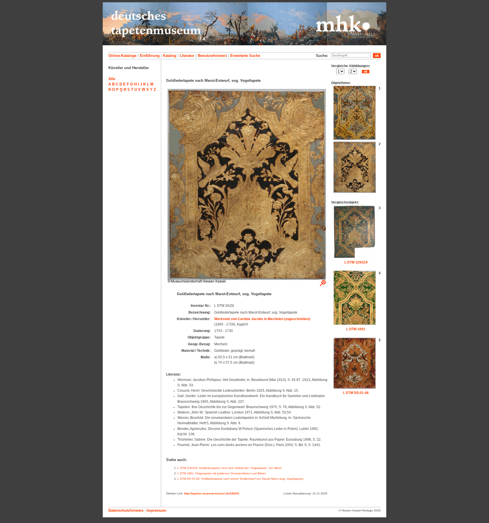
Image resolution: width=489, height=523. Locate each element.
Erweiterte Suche (245, 55)
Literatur (187, 55)
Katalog (169, 55)
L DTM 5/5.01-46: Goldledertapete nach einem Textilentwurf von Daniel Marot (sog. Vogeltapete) (240, 478)
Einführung (150, 55)
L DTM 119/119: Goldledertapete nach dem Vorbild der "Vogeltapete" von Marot (229, 468)
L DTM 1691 (355, 329)
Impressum (156, 510)
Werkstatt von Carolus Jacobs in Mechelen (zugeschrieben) (262, 319)
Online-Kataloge (122, 55)
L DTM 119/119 (356, 262)
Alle (111, 79)
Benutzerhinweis (212, 55)
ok (365, 71)
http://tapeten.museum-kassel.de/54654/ (211, 493)
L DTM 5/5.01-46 (356, 393)
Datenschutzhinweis (125, 510)
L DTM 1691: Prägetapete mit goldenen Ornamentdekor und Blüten (221, 473)
